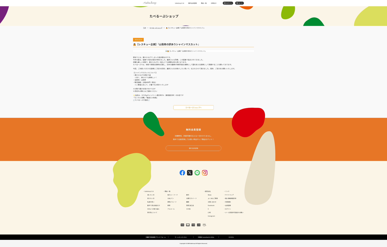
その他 (188, 209)
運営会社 (208, 191)
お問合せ (213, 3)
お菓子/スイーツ (191, 198)
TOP (144, 28)
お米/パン (170, 198)
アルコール (171, 209)
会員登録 (228, 205)
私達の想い (150, 202)
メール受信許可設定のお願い (234, 212)
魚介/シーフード (172, 195)
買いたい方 (150, 195)
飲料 (187, 195)
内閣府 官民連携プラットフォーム (156, 237)
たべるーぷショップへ (194, 107)
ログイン (228, 209)
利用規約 (228, 202)
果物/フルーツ (171, 202)
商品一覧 (204, 3)
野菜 (168, 205)
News (209, 195)
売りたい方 (150, 198)
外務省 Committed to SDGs (206, 237)
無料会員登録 (192, 3)
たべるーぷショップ (156, 28)
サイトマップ (229, 195)
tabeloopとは (179, 3)
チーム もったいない (181, 237)
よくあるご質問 (213, 198)
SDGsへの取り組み (153, 209)
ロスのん (231, 237)
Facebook (211, 205)
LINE (209, 212)
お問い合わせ (212, 202)
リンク (227, 191)
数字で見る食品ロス (153, 205)
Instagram (211, 216)
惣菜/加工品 (190, 205)
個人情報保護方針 (230, 198)
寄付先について (152, 212)
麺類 (187, 202)
